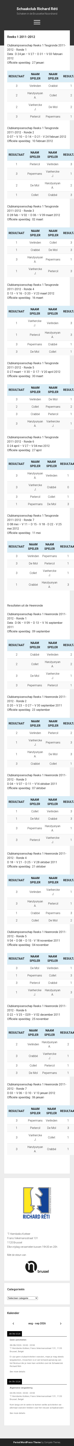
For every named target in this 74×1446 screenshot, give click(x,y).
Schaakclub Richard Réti (37, 9)
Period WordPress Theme (27, 1442)
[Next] (61, 1323)
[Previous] (13, 1323)
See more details (17, 1371)
